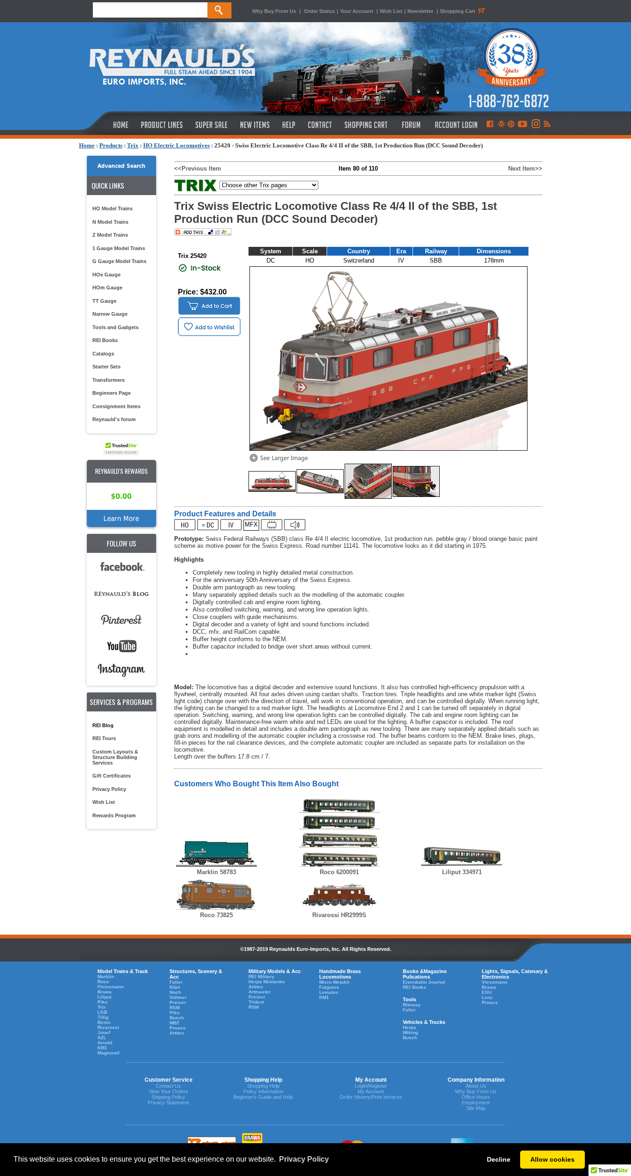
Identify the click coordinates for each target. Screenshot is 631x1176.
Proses (178, 1027)
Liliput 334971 (462, 872)
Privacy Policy (109, 789)
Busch (177, 1017)
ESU (486, 992)
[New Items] (255, 125)
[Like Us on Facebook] (490, 125)
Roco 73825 (216, 915)
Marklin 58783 (216, 872)
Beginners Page (111, 393)
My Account (371, 1091)
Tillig (103, 1017)
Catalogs (103, 353)
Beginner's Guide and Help (263, 1097)
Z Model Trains (110, 235)
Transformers (108, 380)
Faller (176, 982)
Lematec (329, 992)
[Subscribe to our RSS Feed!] (546, 125)
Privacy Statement (168, 1102)
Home (87, 145)
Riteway (412, 1004)
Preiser (178, 1002)
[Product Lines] (162, 125)
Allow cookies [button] (552, 1159)
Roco (103, 981)
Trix (133, 145)
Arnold (104, 1042)
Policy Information (263, 1091)
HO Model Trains (112, 208)
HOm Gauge (107, 287)
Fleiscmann (110, 986)
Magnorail (108, 1052)
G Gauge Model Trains (119, 261)
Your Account (357, 11)
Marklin (105, 976)
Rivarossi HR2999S (339, 915)
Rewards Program (114, 815)
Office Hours (475, 1097)
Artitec (177, 1032)
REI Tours (104, 738)
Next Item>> (525, 168)
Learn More (121, 518)
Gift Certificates (111, 775)
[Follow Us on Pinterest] (511, 125)
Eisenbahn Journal (424, 982)
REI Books (105, 340)
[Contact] (320, 125)
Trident (256, 1001)
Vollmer (178, 997)
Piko (102, 1001)
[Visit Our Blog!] (501, 125)
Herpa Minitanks (267, 981)
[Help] (290, 125)
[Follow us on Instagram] (535, 125)
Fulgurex (329, 987)
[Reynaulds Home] (107, 125)
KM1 (102, 1047)
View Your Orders (168, 1091)
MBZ (174, 1022)
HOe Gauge (106, 274)
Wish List (391, 11)
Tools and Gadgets (115, 327)
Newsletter (420, 11)
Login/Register (371, 1086)
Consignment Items (116, 406)
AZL (101, 1037)
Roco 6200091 (339, 872)
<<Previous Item (197, 168)
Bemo (103, 1022)
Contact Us (168, 1086)
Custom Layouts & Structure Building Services (115, 757)
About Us (476, 1086)
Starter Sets (106, 366)
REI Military (261, 976)
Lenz (487, 997)
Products (110, 145)
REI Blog (103, 725)
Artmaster (260, 991)
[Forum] (410, 125)
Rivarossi (108, 1027)
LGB (102, 1012)
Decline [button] (498, 1159)
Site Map (475, 1108)
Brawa (104, 991)
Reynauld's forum (114, 419)
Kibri (175, 987)
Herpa (409, 1027)
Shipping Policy (168, 1097)
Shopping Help (263, 1086)
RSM (175, 1007)
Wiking (410, 1032)
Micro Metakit (334, 982)
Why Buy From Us (274, 11)
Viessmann (494, 982)
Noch (175, 992)
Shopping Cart (457, 11)
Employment (476, 1102)
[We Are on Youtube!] (522, 125)
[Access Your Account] (455, 125)
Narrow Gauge (109, 314)
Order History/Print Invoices (371, 1097)
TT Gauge (104, 301)
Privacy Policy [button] (304, 1159)
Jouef (103, 1032)
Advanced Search (121, 166)
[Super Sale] (211, 125)
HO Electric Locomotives (176, 145)
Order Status (319, 11)
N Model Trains (110, 222)
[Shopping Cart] (366, 125)
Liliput (104, 996)
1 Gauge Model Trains (118, 248)
